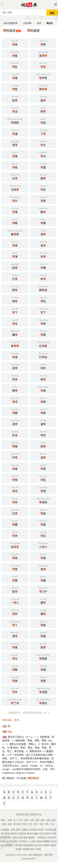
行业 (52, 823)
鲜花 (32, 849)
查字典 (48, 829)
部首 (43, 820)
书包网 (38, 849)
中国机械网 (28, 845)
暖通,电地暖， (29, 837)
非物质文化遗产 (37, 829)
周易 (13, 829)
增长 (43, 701)
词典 (48, 820)
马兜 (15, 188)
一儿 (15, 601)
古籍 (10, 820)
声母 (43, 76)
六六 (43, 545)
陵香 (43, 657)
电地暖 (26, 849)
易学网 (7, 833)
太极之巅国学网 (10, 23)
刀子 (43, 590)
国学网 (14, 833)
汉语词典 (27, 23)
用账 (14, 121)
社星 (43, 344)
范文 (36, 823)
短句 (25, 823)
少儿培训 (32, 841)
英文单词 (17, 823)
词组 (10, 823)
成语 (4, 823)
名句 (21, 820)
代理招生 (25, 829)
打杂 (43, 355)
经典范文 (7, 837)
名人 (15, 820)
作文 (30, 823)
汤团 (43, 690)
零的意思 (33, 778)
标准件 (19, 849)
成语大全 (4, 841)
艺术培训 (23, 841)
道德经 (53, 845)
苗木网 (40, 841)
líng (10, 731)
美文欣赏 (38, 845)
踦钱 (43, 288)
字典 (32, 820)
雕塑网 (47, 841)
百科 (47, 823)
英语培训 (14, 841)
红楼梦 (46, 845)
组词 (39, 23)
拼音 (37, 820)
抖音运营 (22, 833)
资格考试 (52, 837)
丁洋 (15, 701)
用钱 (43, 500)
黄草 (15, 232)
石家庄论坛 (42, 837)
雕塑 (36, 833)
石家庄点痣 (17, 837)
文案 (41, 823)
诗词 (26, 820)
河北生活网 (44, 833)
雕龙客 (30, 833)
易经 (18, 829)
